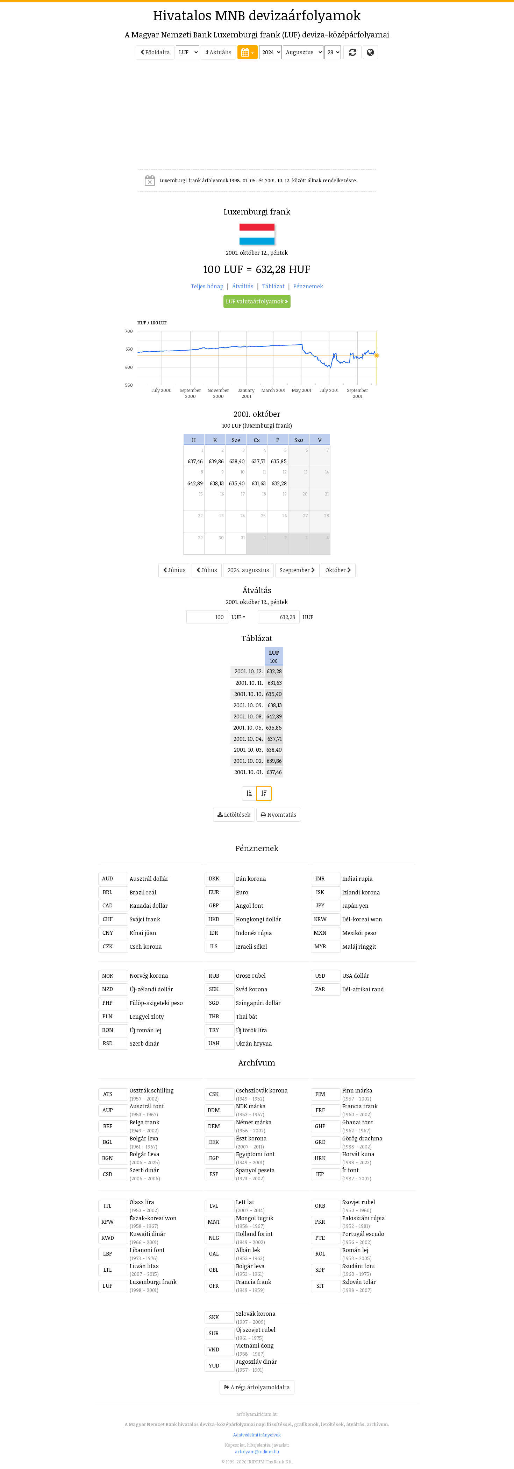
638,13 (217, 483)
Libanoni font (147, 1250)
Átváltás (243, 286)
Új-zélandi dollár (151, 989)
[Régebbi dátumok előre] (249, 793)
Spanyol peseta (255, 1170)
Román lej (355, 1250)
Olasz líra (142, 1202)
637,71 (258, 461)
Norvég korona (149, 975)
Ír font (350, 1170)
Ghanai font (357, 1122)
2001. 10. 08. (248, 716)
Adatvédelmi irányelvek (257, 1435)
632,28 (279, 483)
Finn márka (357, 1090)
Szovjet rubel (358, 1202)
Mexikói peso (359, 933)
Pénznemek (308, 286)
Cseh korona (146, 946)
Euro (242, 892)
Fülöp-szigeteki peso (156, 1003)
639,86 (216, 461)
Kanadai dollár (149, 905)
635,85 (279, 461)
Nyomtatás (281, 814)
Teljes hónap (207, 286)
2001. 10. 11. (249, 683)
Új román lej (145, 1030)
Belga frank (144, 1122)
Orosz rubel (251, 975)
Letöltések (236, 814)
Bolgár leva (144, 1138)
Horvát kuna (358, 1154)
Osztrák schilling (152, 1090)
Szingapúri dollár (258, 1003)
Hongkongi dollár (258, 919)
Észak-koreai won (153, 1218)
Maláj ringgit (359, 946)
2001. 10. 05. (248, 727)
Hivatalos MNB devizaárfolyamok (257, 15)
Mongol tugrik (254, 1218)
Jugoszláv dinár (256, 1361)
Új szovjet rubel (256, 1330)
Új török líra (251, 1030)
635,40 (237, 483)
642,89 (195, 483)
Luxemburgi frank (153, 1282)
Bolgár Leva (144, 1154)
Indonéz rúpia (254, 933)
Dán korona (251, 879)
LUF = (238, 617)
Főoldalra (157, 52)
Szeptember (295, 570)
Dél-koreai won (362, 919)
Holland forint (254, 1234)
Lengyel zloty (147, 1016)
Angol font (249, 905)
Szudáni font (358, 1266)
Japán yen (355, 905)
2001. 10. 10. (248, 694)
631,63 (259, 483)
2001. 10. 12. (249, 671)
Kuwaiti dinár (148, 1234)
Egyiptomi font (255, 1154)
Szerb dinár (144, 1043)
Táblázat (273, 286)
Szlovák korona (256, 1313)
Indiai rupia (357, 879)
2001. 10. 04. (248, 739)
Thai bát (246, 1016)
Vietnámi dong (255, 1345)
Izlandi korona (361, 892)
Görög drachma (362, 1138)
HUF (308, 617)
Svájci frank (145, 919)
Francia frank (360, 1106)
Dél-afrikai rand (363, 989)
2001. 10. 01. (248, 772)
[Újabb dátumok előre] (264, 793)
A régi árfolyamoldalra (259, 1387)
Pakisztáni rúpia (363, 1218)
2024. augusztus (248, 570)
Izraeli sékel (251, 946)
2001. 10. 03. (248, 749)
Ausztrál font (147, 1106)
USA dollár (355, 975)
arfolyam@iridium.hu (257, 1451)
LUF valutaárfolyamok (255, 301)
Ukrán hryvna (254, 1043)
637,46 (195, 461)
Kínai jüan (143, 933)
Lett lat (245, 1202)
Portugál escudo (363, 1234)
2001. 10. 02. (248, 761)
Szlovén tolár (359, 1282)
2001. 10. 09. (248, 705)
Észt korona (251, 1138)
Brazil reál (143, 892)
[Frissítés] (352, 52)
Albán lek (248, 1250)
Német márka (254, 1122)
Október (336, 570)
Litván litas (144, 1266)
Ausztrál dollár (149, 879)
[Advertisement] (67, 118)
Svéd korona (251, 989)
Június (176, 570)
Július (208, 570)
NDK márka (251, 1106)
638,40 (237, 461)
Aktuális (219, 52)
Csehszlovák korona (262, 1090)
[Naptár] (247, 52)
